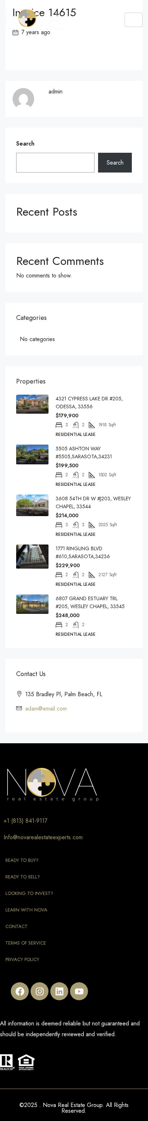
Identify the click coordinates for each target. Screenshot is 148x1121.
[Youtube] (79, 991)
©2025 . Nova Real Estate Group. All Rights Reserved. (74, 1108)
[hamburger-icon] (134, 20)
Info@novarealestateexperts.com (43, 837)
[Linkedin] (59, 991)
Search (25, 143)
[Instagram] (39, 991)
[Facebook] (20, 991)
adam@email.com (46, 708)
